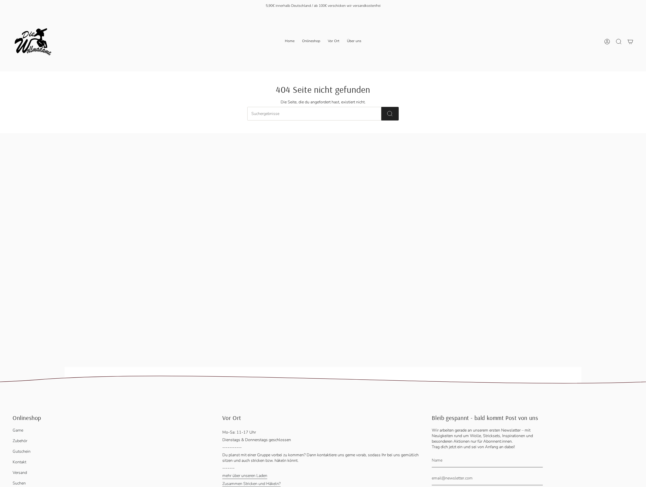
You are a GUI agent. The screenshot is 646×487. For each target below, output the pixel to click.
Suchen (19, 483)
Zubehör (20, 441)
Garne (18, 430)
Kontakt (19, 462)
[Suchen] (390, 113)
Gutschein (22, 451)
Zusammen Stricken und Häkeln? (251, 483)
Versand (20, 472)
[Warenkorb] (630, 41)
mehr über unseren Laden (244, 475)
